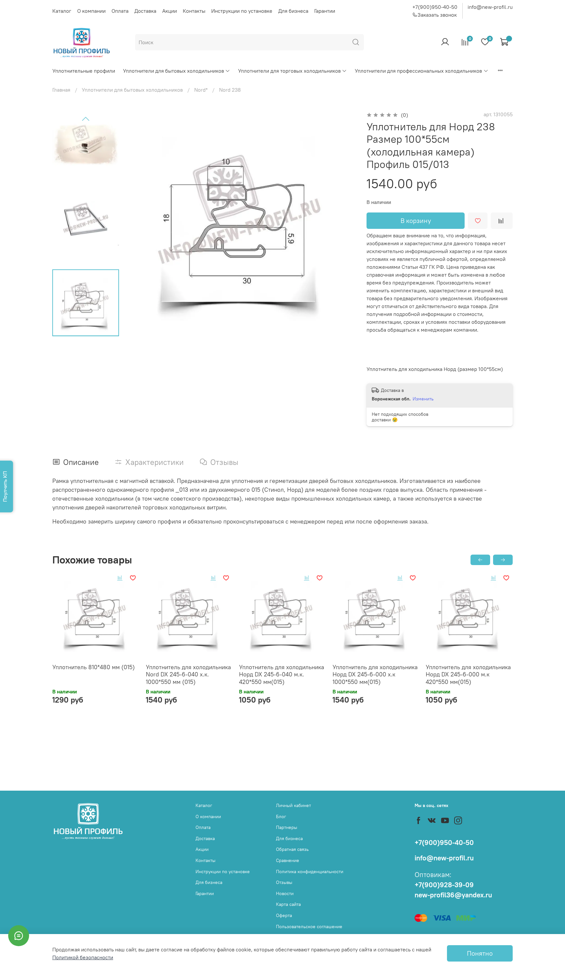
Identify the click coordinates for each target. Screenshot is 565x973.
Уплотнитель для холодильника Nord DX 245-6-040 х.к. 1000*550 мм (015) (188, 674)
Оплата (119, 11)
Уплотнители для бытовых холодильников (173, 70)
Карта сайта (288, 904)
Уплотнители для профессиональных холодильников (418, 70)
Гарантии (324, 11)
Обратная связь (292, 849)
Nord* (201, 89)
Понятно (480, 953)
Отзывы (284, 882)
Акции (169, 11)
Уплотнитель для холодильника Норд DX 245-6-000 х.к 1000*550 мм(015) (375, 674)
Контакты (194, 11)
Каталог (61, 11)
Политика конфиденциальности (309, 871)
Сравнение (287, 860)
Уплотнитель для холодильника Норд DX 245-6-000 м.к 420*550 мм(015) (468, 674)
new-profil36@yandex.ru (453, 894)
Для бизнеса (293, 11)
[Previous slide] (86, 119)
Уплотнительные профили (83, 70)
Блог (281, 816)
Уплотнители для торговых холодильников (289, 70)
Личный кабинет (293, 805)
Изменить (423, 399)
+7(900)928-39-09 (444, 884)
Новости (285, 893)
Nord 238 (230, 89)
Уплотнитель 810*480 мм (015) (93, 667)
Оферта (284, 915)
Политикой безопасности (82, 957)
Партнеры (286, 827)
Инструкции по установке (241, 11)
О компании (91, 11)
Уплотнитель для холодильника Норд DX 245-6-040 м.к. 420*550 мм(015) (281, 674)
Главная (61, 89)
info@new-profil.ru (490, 7)
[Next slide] (343, 224)
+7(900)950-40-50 (434, 7)
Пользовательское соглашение (309, 926)
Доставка (145, 11)
